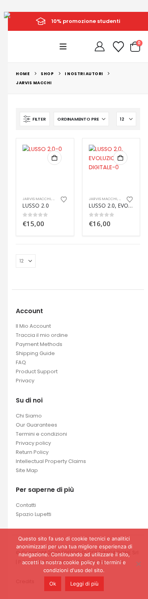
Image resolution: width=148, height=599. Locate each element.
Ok (52, 583)
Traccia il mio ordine (42, 335)
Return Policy (32, 452)
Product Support (37, 371)
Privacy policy (33, 443)
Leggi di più (84, 583)
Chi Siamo (29, 415)
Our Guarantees (36, 425)
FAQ (21, 362)
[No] (138, 564)
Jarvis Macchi (36, 198)
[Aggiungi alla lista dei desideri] (63, 199)
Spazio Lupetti (33, 514)
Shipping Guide (35, 353)
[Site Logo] (22, 21)
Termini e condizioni (41, 434)
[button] (65, 46)
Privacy (25, 380)
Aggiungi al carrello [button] (54, 158)
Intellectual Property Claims (51, 461)
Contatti (26, 505)
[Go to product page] (44, 167)
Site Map (27, 470)
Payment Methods (39, 344)
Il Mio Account (33, 326)
